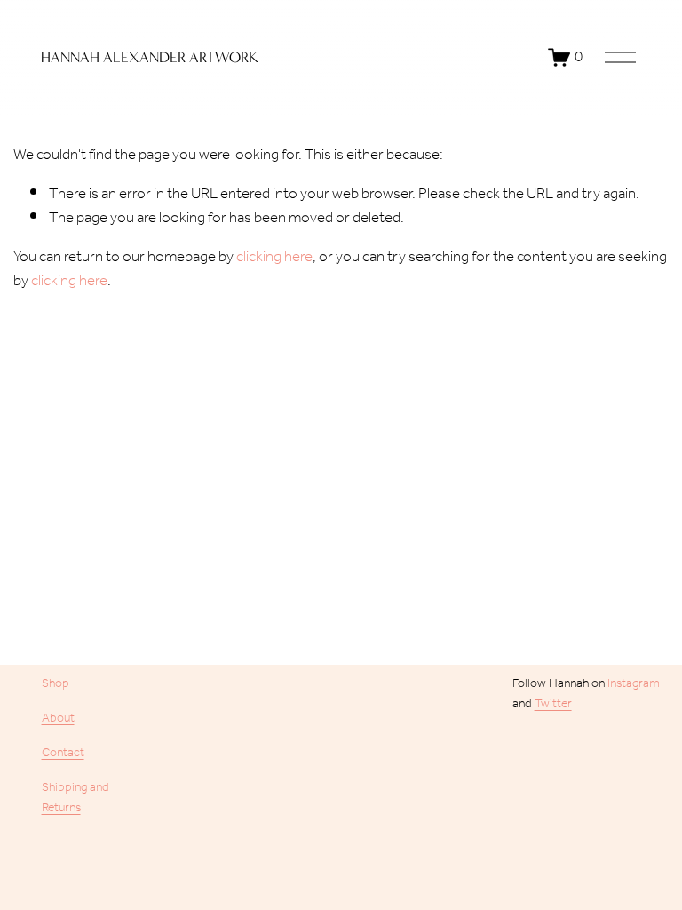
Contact (63, 753)
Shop (55, 684)
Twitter (553, 704)
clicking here (274, 257)
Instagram (633, 684)
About (58, 718)
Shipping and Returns (75, 798)
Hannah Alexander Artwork (149, 57)
